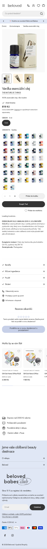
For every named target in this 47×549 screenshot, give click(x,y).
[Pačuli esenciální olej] (26, 143)
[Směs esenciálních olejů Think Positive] (5, 143)
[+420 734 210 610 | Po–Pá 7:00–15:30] (28, 5)
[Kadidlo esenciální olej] (34, 158)
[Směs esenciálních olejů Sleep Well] (5, 158)
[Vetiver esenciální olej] (5, 172)
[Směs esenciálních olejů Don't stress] (26, 150)
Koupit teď (23, 204)
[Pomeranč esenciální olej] (19, 136)
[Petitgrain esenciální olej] (41, 165)
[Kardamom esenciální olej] (5, 187)
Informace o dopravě (13, 300)
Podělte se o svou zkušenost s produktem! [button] (23, 329)
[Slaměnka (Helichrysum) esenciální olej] (19, 165)
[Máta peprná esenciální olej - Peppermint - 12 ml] (12, 158)
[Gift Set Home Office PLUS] (12, 358)
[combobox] (23, 14)
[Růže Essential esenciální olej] (41, 180)
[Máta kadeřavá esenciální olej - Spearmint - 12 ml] (19, 172)
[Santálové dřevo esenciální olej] (41, 136)
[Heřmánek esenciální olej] (26, 165)
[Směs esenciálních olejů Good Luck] (5, 150)
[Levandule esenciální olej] (12, 143)
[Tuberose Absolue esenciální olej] (34, 172)
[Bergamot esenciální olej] (34, 136)
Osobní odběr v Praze (16, 433)
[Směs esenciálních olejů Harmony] (5, 165)
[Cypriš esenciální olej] (26, 172)
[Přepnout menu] (3, 5)
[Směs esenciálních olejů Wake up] (26, 158)
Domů (4, 26)
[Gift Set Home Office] (33, 358)
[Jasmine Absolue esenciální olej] (34, 143)
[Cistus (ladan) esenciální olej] (12, 187)
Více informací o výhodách (10, 517)
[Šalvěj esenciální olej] (12, 172)
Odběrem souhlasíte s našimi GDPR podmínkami (16, 514)
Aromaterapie (15, 26)
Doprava (17, 110)
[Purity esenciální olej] (12, 150)
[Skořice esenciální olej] (19, 180)
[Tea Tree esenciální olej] (19, 150)
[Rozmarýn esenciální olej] (19, 158)
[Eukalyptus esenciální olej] (5, 136)
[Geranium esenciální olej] (41, 158)
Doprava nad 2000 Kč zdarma (18, 417)
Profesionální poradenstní (16, 422)
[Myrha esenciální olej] (34, 165)
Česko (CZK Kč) (8, 522)
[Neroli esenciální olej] (26, 180)
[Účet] (33, 5)
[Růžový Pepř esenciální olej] (5, 180)
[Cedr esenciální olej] (26, 136)
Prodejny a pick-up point (15, 296)
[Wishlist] (38, 6)
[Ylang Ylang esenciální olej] (41, 143)
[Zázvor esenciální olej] (41, 172)
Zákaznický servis (12, 291)
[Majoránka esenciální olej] (12, 180)
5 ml (6, 123)
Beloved (11, 545)
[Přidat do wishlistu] (19, 351)
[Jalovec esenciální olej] (34, 180)
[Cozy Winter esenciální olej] (19, 143)
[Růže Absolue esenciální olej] (34, 150)
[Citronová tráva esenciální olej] (12, 136)
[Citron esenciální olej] (41, 150)
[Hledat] (41, 13)
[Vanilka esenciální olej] (12, 165)
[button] (3, 21)
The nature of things (11, 93)
